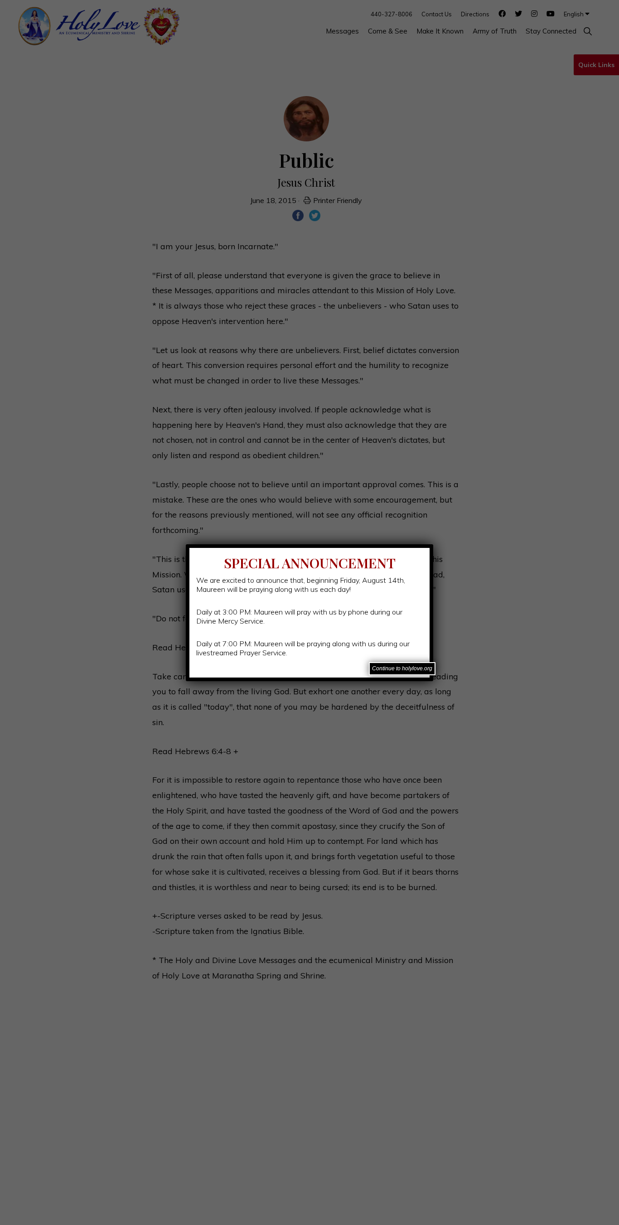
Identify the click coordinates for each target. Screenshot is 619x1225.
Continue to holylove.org (402, 668)
